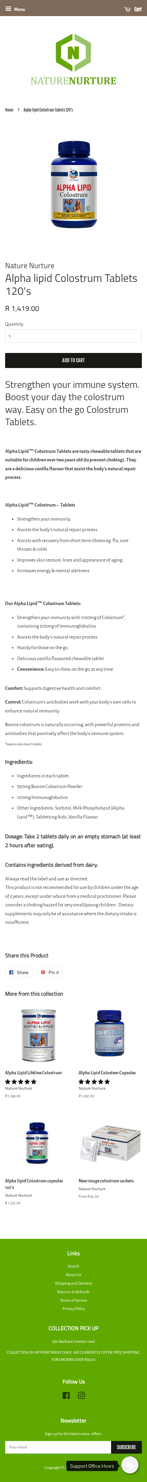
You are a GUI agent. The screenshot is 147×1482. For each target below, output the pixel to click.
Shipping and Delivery (73, 1283)
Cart (137, 9)
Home (9, 110)
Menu (19, 9)
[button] (21, 1082)
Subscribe (126, 1447)
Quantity (14, 324)
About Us (73, 1275)
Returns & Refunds (73, 1292)
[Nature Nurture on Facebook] (66, 1397)
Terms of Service (73, 1300)
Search (73, 1266)
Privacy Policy (74, 1309)
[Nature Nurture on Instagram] (81, 1397)
